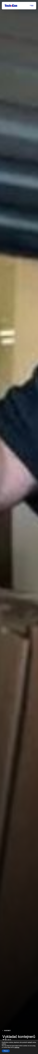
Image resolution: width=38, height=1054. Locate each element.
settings (16, 1047)
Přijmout (6, 1051)
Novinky (7, 1030)
